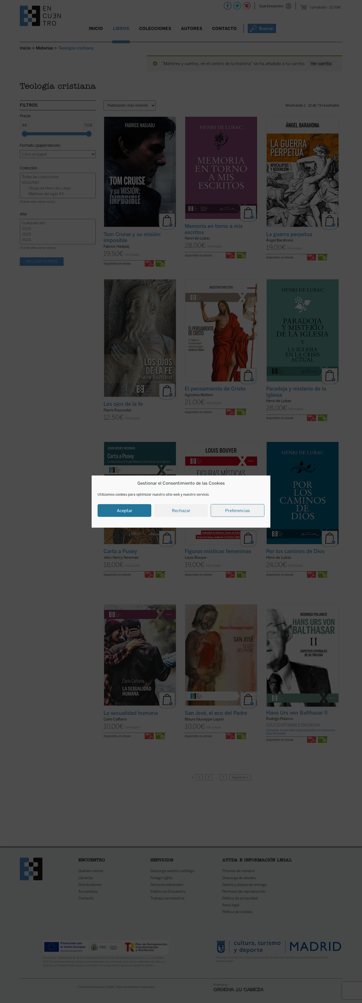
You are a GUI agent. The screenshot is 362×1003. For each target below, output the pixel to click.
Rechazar (181, 510)
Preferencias (237, 510)
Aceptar (124, 510)
